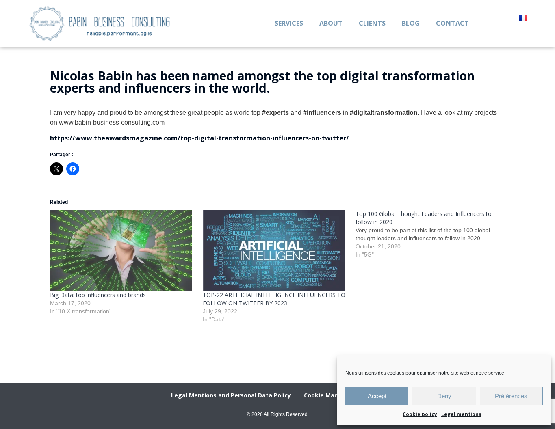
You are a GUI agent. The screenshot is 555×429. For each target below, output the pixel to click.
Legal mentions (461, 414)
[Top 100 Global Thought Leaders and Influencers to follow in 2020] (432, 234)
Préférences (511, 395)
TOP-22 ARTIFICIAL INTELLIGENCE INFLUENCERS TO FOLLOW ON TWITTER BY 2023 (274, 299)
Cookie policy (420, 414)
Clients (372, 23)
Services (289, 23)
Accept (377, 395)
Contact (452, 23)
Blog (411, 23)
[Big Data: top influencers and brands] (122, 250)
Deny (444, 395)
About (331, 23)
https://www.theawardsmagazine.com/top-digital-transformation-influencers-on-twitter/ (199, 138)
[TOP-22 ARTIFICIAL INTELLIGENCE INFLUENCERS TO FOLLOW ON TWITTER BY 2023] (275, 250)
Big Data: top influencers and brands (98, 295)
